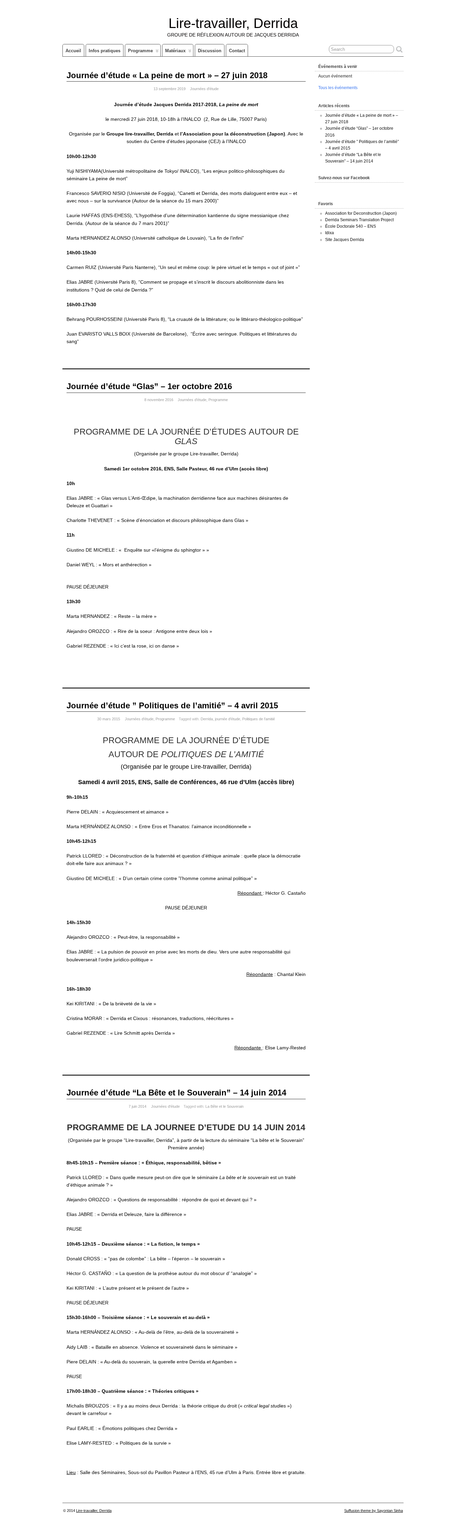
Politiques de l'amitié (258, 719)
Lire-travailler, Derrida (233, 23)
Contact (237, 50)
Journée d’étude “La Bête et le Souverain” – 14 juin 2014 (176, 1092)
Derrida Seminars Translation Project (359, 219)
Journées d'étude (204, 89)
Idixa (329, 232)
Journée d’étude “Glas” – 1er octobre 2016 (149, 386)
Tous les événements (338, 87)
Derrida (207, 719)
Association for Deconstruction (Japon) (361, 213)
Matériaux (175, 50)
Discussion (209, 50)
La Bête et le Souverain (224, 1106)
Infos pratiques (104, 50)
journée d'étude (227, 719)
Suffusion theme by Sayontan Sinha (373, 1511)
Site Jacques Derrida (344, 239)
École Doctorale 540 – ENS (350, 226)
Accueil (73, 50)
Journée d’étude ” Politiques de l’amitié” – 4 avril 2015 (172, 705)
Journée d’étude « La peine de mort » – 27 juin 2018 (167, 75)
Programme (140, 50)
